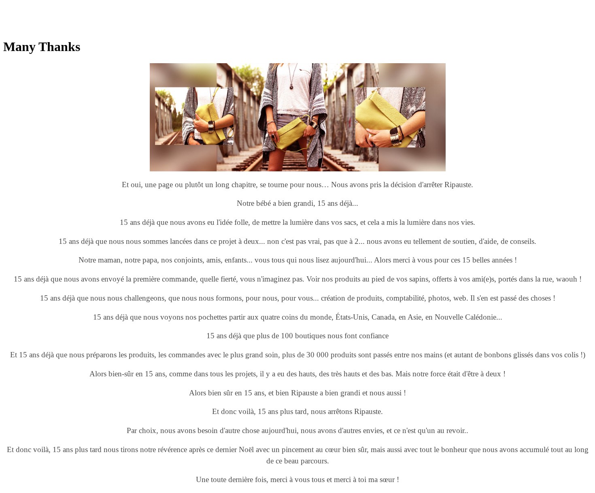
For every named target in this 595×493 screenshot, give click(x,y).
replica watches (127, 6)
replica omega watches (32, 6)
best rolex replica (84, 6)
